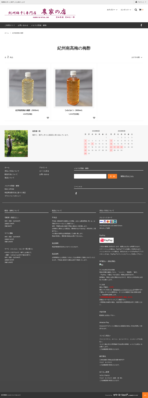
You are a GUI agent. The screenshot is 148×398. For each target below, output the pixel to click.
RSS (6, 189)
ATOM (11, 189)
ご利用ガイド (10, 25)
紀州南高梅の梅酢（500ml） (27, 110)
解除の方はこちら (127, 176)
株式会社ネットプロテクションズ (123, 290)
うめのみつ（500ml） (74, 110)
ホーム (7, 33)
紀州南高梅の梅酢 (17, 33)
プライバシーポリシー (13, 196)
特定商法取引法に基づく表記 (15, 192)
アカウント (141, 2)
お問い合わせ (23, 25)
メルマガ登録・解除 (39, 25)
